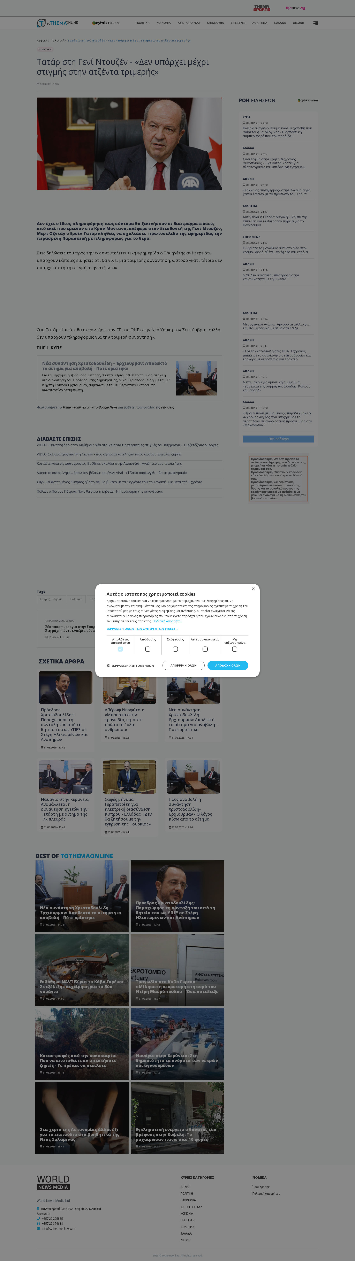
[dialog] (177, 630)
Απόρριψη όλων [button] (184, 665)
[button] (177, 628)
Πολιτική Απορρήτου (167, 621)
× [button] (253, 588)
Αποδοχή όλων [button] (228, 665)
